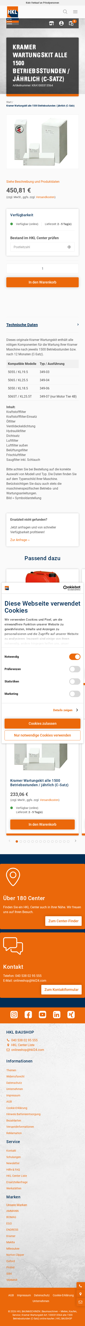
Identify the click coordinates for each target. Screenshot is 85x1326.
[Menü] (75, 12)
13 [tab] (64, 841)
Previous (9, 841)
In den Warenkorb (42, 282)
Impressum (24, 1295)
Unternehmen (41, 1301)
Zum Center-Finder (63, 921)
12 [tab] (60, 841)
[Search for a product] (66, 12)
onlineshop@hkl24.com (27, 1050)
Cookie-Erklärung (63, 1295)
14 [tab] (68, 841)
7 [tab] (40, 841)
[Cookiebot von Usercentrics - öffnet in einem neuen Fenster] (63, 588)
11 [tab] (56, 841)
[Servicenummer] (80, 1286)
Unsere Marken (16, 1205)
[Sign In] (61, 23)
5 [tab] (32, 841)
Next (75, 841)
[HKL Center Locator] (80, 1294)
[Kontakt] (80, 1302)
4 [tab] (28, 841)
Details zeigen (62, 710)
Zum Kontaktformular (61, 989)
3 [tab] (25, 841)
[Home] (12, 15)
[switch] (74, 669)
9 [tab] (48, 841)
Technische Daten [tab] (22, 324)
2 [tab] (21, 841)
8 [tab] (44, 841)
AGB (11, 1295)
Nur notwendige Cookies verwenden (42, 735)
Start (8, 102)
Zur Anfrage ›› (20, 540)
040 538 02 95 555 (24, 1040)
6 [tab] (36, 841)
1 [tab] (17, 841)
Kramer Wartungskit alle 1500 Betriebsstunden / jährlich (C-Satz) (40, 105)
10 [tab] (52, 841)
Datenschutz (42, 1295)
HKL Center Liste (22, 1045)
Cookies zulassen (43, 723)
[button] (51, 23)
